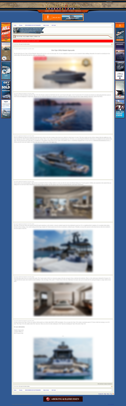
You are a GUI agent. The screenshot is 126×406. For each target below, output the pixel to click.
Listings (78, 11)
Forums (64, 11)
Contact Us (100, 393)
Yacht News (28, 38)
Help (105, 393)
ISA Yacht (20, 38)
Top (111, 393)
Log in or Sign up (109, 1)
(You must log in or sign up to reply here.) (105, 383)
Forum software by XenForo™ (22, 404)
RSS (113, 393)
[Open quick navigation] (111, 25)
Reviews (58, 11)
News (47, 11)
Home (52, 11)
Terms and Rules (111, 404)
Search (71, 11)
